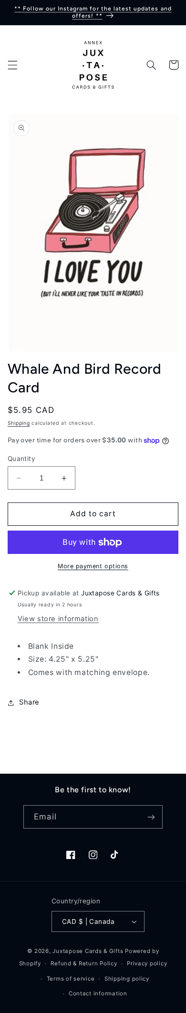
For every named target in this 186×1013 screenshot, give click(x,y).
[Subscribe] (151, 817)
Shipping (19, 423)
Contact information (98, 993)
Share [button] (29, 702)
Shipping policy (126, 978)
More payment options (93, 566)
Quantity (21, 458)
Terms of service (71, 978)
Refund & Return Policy (84, 963)
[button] (12, 65)
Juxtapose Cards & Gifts (87, 951)
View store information (58, 618)
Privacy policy (147, 963)
